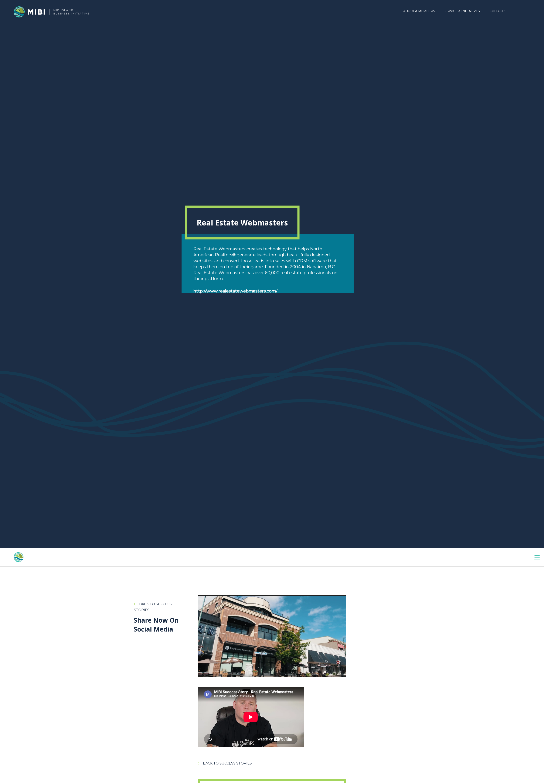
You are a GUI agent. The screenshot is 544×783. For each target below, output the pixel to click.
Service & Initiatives (462, 11)
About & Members (419, 11)
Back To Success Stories (227, 763)
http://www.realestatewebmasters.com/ (235, 290)
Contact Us (499, 11)
